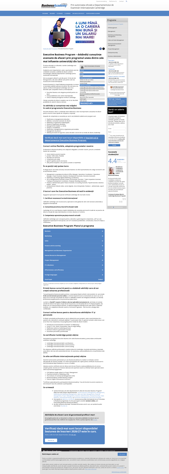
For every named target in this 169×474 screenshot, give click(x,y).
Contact (121, 1)
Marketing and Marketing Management (65, 394)
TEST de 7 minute (116, 101)
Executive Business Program (115, 24)
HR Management (112, 27)
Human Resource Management (87, 392)
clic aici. (95, 420)
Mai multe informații (90, 469)
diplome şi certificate (68, 399)
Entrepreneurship (95, 396)
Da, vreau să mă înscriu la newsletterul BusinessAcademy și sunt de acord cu (116, 139)
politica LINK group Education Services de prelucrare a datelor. (116, 140)
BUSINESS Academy (73, 451)
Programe (45, 13)
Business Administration (82, 396)
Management (100, 392)
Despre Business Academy (93, 13)
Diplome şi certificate (78, 13)
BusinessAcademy (101, 1)
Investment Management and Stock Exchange (87, 397)
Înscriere (52, 13)
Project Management (68, 396)
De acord (122, 454)
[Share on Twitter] (103, 49)
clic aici (73, 435)
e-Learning (68, 13)
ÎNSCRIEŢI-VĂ (86, 103)
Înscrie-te (51, 440)
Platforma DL (113, 1)
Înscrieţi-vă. (64, 406)
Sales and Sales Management (85, 394)
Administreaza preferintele (119, 472)
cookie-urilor (120, 467)
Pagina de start (47, 48)
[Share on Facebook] (100, 49)
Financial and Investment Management (114, 44)
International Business (66, 397)
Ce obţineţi (60, 13)
